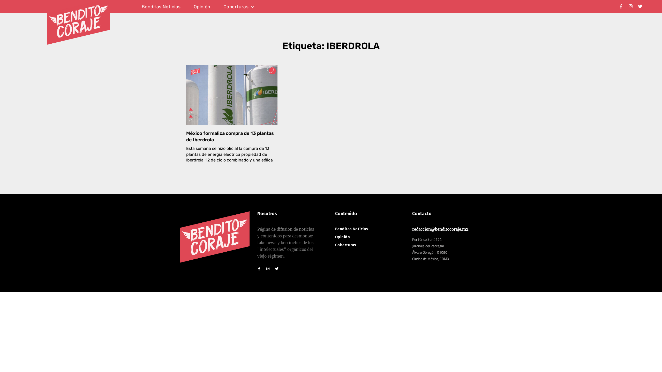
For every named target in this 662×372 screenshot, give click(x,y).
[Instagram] (630, 6)
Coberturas (236, 7)
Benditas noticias (161, 7)
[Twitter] (640, 6)
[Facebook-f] (621, 6)
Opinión (202, 7)
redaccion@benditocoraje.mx (440, 229)
